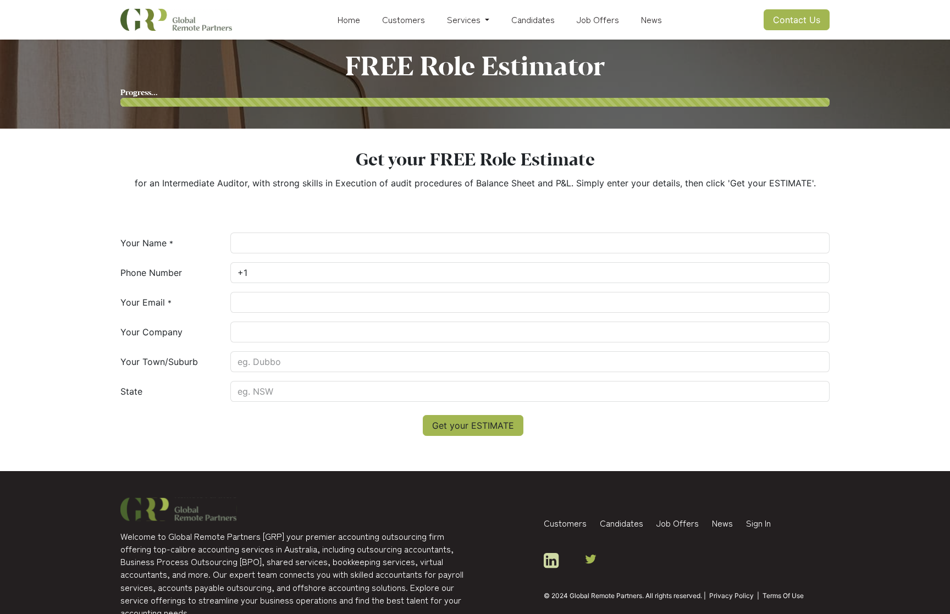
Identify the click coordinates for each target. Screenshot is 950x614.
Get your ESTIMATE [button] (473, 425)
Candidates (621, 523)
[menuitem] (348, 19)
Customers (565, 523)
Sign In (758, 523)
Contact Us (796, 19)
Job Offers (677, 523)
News (722, 523)
